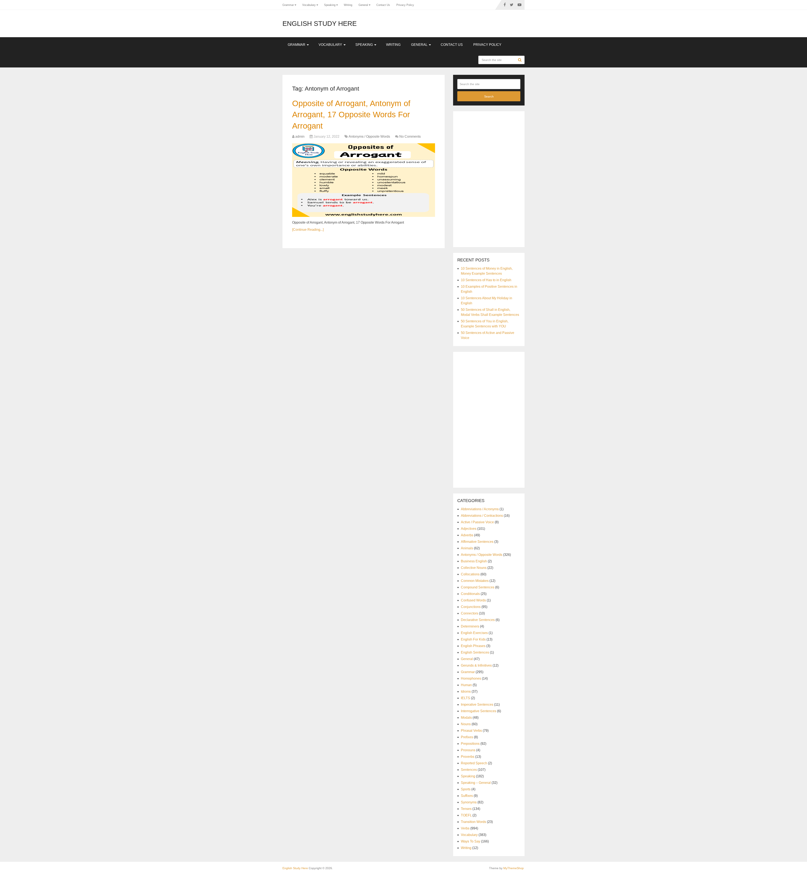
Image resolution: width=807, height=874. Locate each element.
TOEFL (466, 815)
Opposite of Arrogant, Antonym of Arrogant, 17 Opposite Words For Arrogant (351, 114)
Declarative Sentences (478, 620)
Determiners (470, 626)
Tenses (466, 809)
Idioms (466, 691)
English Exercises (474, 633)
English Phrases (473, 646)
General (363, 5)
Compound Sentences (477, 587)
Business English (474, 561)
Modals (466, 717)
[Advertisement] (488, 178)
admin (300, 136)
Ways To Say (470, 841)
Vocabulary (309, 5)
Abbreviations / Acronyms (480, 509)
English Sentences (475, 652)
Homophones (471, 678)
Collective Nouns (474, 567)
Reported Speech (474, 763)
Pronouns (468, 750)
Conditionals (470, 594)
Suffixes (467, 796)
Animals (467, 548)
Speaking (329, 5)
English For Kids (473, 639)
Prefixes (467, 737)
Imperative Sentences (477, 704)
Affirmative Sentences (477, 541)
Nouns (466, 724)
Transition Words (473, 822)
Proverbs (467, 756)
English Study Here (319, 23)
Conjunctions (471, 607)
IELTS (465, 698)
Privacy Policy (405, 5)
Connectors (469, 613)
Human (466, 685)
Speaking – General (476, 782)
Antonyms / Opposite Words (369, 136)
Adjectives (468, 528)
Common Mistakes (475, 581)
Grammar (288, 5)
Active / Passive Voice (477, 522)
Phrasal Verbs (471, 730)
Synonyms (469, 802)
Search (520, 60)
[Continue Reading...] (308, 229)
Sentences (469, 769)
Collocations (470, 574)
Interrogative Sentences (478, 711)
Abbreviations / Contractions (482, 515)
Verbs (465, 828)
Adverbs (467, 535)
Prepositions (470, 743)
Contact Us (383, 5)
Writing (348, 5)
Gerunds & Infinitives (476, 665)
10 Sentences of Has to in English (486, 280)
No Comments (410, 136)
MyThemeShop (513, 868)
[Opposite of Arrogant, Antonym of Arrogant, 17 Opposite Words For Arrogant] (363, 180)
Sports (466, 789)
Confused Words (473, 600)
